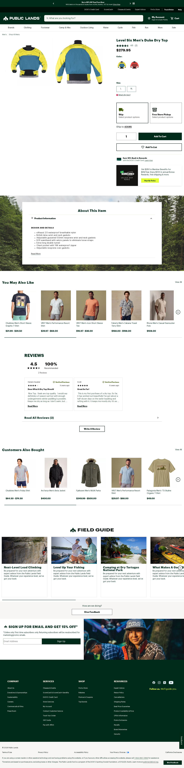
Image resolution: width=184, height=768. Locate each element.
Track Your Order (49, 715)
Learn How (149, 160)
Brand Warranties (120, 729)
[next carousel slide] (130, 3)
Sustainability (12, 697)
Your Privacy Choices (117, 752)
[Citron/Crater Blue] (121, 65)
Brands (11, 28)
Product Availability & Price (124, 711)
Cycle (120, 28)
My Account (47, 706)
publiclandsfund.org (150, 762)
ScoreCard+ (108, 10)
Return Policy (119, 692)
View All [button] (178, 282)
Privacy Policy (43, 752)
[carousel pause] (133, 3)
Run (147, 28)
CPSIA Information (121, 715)
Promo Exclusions (120, 720)
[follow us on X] (165, 682)
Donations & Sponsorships (17, 692)
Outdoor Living (87, 28)
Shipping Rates (119, 702)
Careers (10, 702)
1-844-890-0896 (141, 758)
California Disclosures (173, 752)
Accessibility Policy (81, 752)
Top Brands (83, 702)
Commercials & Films (15, 706)
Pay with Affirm (48, 725)
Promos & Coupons (86, 697)
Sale (174, 28)
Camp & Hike (65, 28)
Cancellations (119, 697)
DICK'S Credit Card (92, 10)
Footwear (45, 28)
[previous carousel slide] (53, 3)
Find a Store (155, 10)
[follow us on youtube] (171, 682)
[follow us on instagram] (160, 682)
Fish (134, 28)
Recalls (116, 725)
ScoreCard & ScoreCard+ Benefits (56, 692)
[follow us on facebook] (155, 682)
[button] (128, 126)
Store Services (48, 702)
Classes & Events (124, 10)
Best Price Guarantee (122, 706)
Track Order (169, 10)
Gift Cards (47, 720)
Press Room (11, 711)
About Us (10, 688)
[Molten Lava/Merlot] (134, 65)
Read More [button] (36, 254)
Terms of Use (7, 752)
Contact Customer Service (53, 711)
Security (117, 734)
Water (106, 28)
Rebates (82, 692)
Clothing (28, 28)
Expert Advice (140, 10)
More (160, 28)
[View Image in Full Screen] (29, 62)
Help (180, 10)
